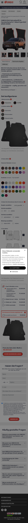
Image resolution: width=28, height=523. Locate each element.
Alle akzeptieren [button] (14, 268)
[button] (14, 271)
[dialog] (14, 261)
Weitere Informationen (19, 264)
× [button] (24, 250)
